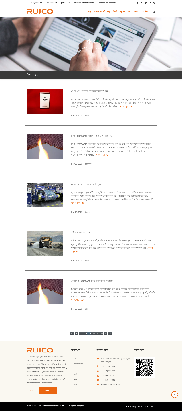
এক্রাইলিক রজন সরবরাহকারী (107, 3)
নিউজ (75, 385)
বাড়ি (89, 11)
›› (110, 333)
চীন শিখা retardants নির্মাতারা (84, 3)
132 (101, 333)
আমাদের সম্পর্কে (99, 11)
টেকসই (115, 11)
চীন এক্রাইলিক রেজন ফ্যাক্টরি (76, 406)
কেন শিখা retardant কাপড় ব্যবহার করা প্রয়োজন (92, 280)
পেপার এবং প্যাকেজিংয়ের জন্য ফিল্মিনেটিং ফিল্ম (89, 91)
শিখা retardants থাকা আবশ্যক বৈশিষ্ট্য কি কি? (91, 135)
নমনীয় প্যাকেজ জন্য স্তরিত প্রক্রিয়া (86, 184)
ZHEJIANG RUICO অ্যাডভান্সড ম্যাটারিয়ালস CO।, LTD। (49, 406)
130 (93, 333)
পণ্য (108, 11)
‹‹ (72, 333)
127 (81, 333)
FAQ (75, 379)
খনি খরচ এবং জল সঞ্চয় (80, 232)
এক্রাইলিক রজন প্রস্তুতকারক (41, 360)
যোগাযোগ (136, 11)
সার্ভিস (75, 374)
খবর (129, 11)
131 (97, 333)
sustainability (48, 390)
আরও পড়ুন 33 (125, 106)
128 (85, 333)
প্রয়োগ (122, 11)
